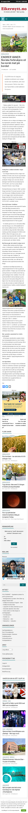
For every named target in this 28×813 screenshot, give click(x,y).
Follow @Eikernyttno (7, 654)
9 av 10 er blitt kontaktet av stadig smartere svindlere (20, 422)
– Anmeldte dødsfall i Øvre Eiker (10, 609)
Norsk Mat (16, 415)
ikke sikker (7, 540)
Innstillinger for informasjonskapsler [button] (10, 810)
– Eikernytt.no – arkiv (7, 619)
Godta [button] (23, 810)
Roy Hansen (14, 735)
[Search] (26, 18)
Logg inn (4, 663)
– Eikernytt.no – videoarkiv (9, 621)
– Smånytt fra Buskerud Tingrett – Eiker (12, 602)
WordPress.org (6, 671)
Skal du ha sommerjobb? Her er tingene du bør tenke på (8, 423)
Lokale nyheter (6, 785)
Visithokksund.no (6, 636)
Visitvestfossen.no (7, 638)
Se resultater (14, 547)
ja (4, 536)
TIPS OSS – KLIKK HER (21, 1)
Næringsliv (5, 700)
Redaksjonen (5, 69)
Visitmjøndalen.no (6, 640)
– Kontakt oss (6, 617)
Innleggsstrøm (6, 666)
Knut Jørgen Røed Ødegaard (18, 519)
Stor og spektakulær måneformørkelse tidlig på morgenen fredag (10, 515)
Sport (9, 700)
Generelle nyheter (5, 53)
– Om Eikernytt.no (6, 615)
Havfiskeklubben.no (7, 630)
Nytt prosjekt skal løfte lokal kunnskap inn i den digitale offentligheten (12, 789)
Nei (5, 538)
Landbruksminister (9, 415)
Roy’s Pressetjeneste (8, 632)
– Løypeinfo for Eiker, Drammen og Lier (12, 606)
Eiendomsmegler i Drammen (9, 634)
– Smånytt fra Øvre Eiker (8, 604)
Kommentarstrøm (6, 669)
